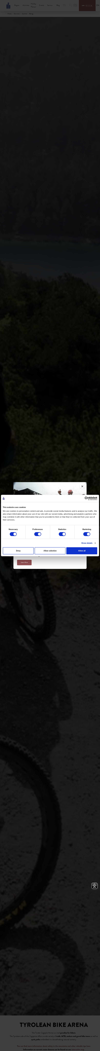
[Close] (82, 486)
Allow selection (50, 551)
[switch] (37, 534)
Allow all (81, 551)
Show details (86, 543)
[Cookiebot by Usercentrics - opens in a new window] (86, 498)
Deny (18, 551)
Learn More (24, 562)
